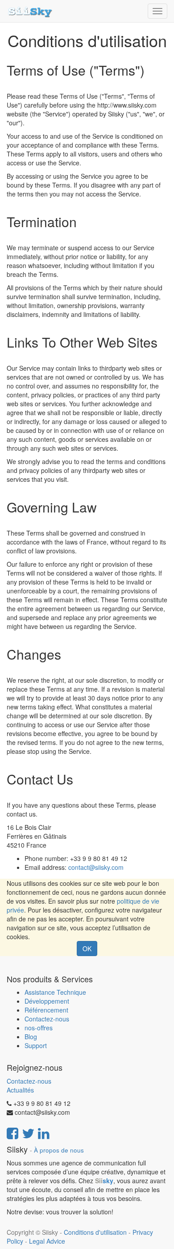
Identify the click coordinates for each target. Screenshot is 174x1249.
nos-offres (39, 1027)
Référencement (46, 1009)
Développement (47, 1001)
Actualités (20, 1089)
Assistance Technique (55, 992)
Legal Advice (47, 1241)
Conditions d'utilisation (95, 1232)
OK (87, 948)
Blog (31, 1036)
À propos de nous (59, 1150)
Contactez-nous (47, 1018)
